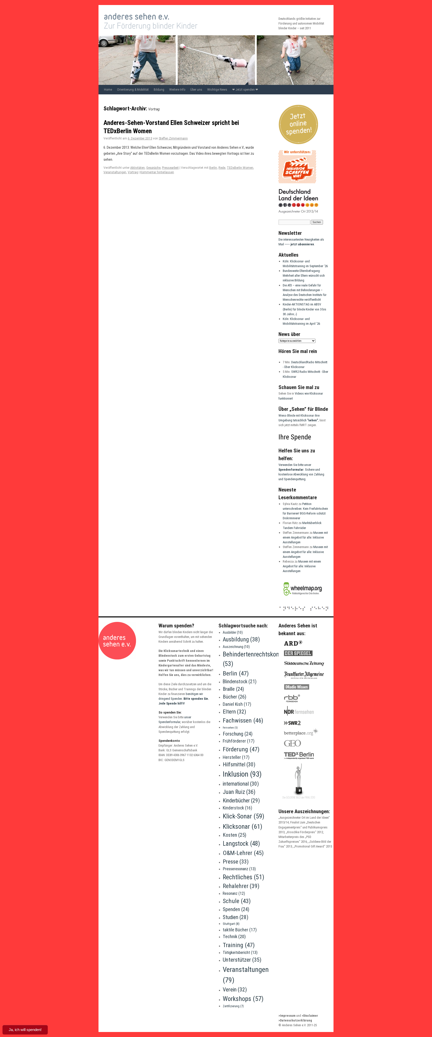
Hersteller (236, 757)
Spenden (236, 909)
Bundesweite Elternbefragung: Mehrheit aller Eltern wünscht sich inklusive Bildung (304, 275)
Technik (234, 936)
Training (239, 945)
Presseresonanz (239, 869)
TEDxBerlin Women (240, 167)
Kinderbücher (241, 800)
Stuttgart (231, 924)
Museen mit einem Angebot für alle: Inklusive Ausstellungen (305, 537)
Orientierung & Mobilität (133, 89)
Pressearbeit (170, 167)
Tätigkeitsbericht (240, 952)
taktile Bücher (240, 929)
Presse (236, 861)
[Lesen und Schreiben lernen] (304, 610)
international (241, 784)
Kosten (234, 835)
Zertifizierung (233, 1006)
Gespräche (153, 167)
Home (108, 89)
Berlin (213, 167)
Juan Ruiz (239, 792)
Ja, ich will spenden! (25, 1029)
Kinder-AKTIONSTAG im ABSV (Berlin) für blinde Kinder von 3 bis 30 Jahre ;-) (304, 309)
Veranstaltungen (115, 172)
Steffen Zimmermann (173, 138)
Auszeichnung (236, 646)
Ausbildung (241, 639)
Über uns (196, 89)
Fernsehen (230, 727)
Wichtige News (217, 89)
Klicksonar (242, 826)
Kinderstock (237, 807)
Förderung (241, 749)
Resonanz (234, 893)
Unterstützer (242, 959)
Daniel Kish (237, 704)
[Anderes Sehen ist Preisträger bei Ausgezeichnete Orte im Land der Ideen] (298, 212)
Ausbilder (233, 632)
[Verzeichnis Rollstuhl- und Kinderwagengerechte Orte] (302, 598)
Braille (233, 689)
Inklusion (242, 774)
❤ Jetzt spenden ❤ (245, 89)
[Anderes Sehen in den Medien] (301, 800)
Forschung (237, 734)
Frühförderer (238, 741)
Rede (221, 167)
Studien (235, 917)
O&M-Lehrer (243, 852)
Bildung (159, 89)
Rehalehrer (241, 886)
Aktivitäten (137, 167)
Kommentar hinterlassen (157, 172)
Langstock (241, 843)
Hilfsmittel (239, 764)
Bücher (234, 697)
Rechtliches (243, 877)
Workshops (243, 998)
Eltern (234, 711)
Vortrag (133, 172)
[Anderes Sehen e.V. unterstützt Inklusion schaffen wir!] (297, 182)
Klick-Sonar (243, 816)
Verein (235, 989)
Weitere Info (177, 89)
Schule (237, 901)
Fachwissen (243, 720)
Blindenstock (239, 681)
